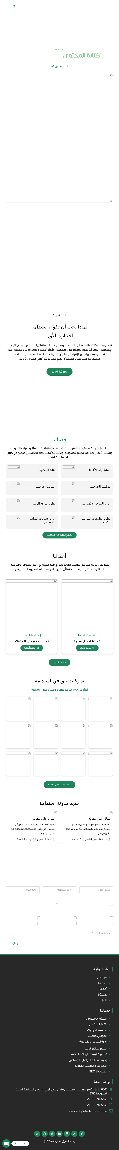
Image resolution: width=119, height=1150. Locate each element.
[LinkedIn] (59, 1134)
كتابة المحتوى (47, 469)
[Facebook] (82, 1134)
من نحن (102, 977)
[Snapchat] (45, 1134)
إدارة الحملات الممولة (97, 923)
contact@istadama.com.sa (88, 1111)
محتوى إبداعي (100, 918)
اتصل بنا (102, 1000)
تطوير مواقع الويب (44, 503)
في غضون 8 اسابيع (98, 904)
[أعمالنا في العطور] (87, 604)
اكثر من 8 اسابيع (45, 904)
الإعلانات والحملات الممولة (91, 1065)
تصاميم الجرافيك (100, 486)
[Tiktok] (52, 1134)
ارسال (15, 943)
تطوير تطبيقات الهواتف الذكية (89, 1054)
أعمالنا (103, 989)
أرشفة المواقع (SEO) (61, 918)
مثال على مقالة (95, 818)
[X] (74, 1134)
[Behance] (37, 1134)
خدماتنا (102, 983)
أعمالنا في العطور (87, 641)
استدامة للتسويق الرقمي (92, 839)
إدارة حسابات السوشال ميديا (58, 923)
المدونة (71, 839)
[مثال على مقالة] (106, 812)
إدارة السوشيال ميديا (87, 635)
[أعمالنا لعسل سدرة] (31, 604)
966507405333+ (97, 1099)
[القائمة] (4, 6)
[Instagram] (67, 1134)
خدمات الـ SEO (98, 1071)
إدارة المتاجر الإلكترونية (96, 503)
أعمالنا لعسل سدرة (32, 641)
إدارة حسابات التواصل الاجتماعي (88, 1060)
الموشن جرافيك (45, 486)
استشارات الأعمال (99, 469)
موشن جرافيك (28, 923)
